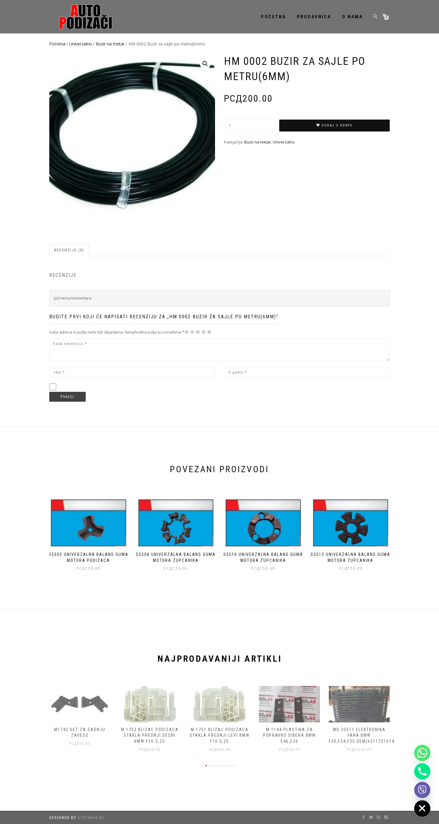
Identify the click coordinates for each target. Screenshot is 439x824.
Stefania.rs (91, 817)
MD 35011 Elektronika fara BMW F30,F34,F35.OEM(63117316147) (364, 735)
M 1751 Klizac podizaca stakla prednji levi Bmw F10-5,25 (220, 735)
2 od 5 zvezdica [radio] (189, 332)
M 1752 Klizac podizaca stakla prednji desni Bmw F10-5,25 (150, 735)
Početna (273, 16)
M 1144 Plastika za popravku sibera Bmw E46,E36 (289, 735)
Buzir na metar (110, 44)
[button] (205, 63)
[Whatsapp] (422, 753)
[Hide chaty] (422, 808)
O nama (352, 16)
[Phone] (422, 771)
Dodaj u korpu (337, 125)
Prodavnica (314, 16)
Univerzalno (80, 44)
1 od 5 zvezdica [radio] (186, 332)
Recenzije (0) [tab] (69, 250)
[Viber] (422, 790)
